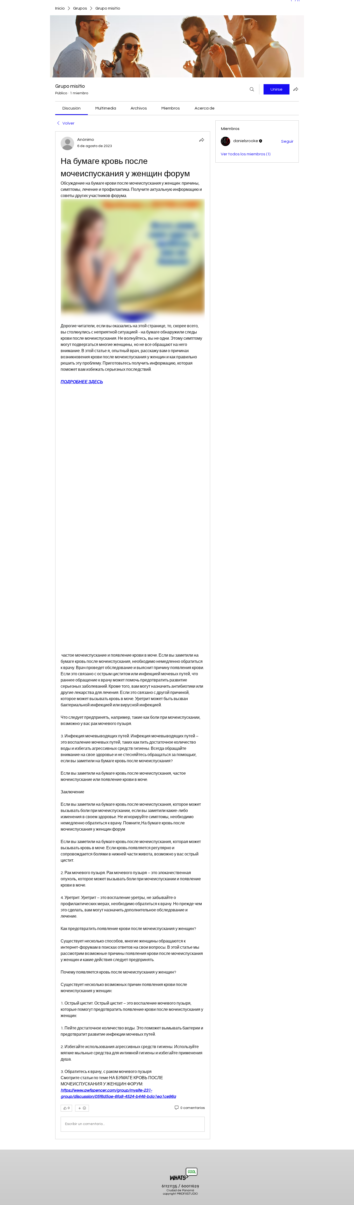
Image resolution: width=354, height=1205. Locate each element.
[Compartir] (202, 140)
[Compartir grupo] (296, 89)
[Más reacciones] (82, 1108)
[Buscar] (252, 89)
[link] (71, 108)
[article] (132, 635)
